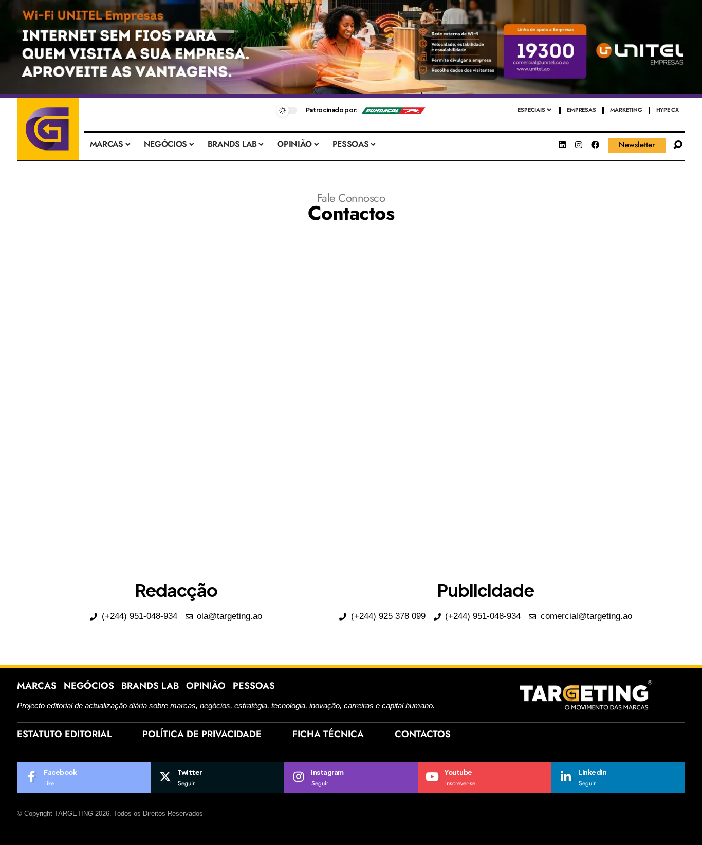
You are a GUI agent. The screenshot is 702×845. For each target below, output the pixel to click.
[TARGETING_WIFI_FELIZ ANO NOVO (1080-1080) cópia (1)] (351, 48)
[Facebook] (595, 145)
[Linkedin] (562, 145)
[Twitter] (217, 777)
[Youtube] (484, 777)
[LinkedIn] (618, 777)
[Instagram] (578, 145)
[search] (677, 144)
